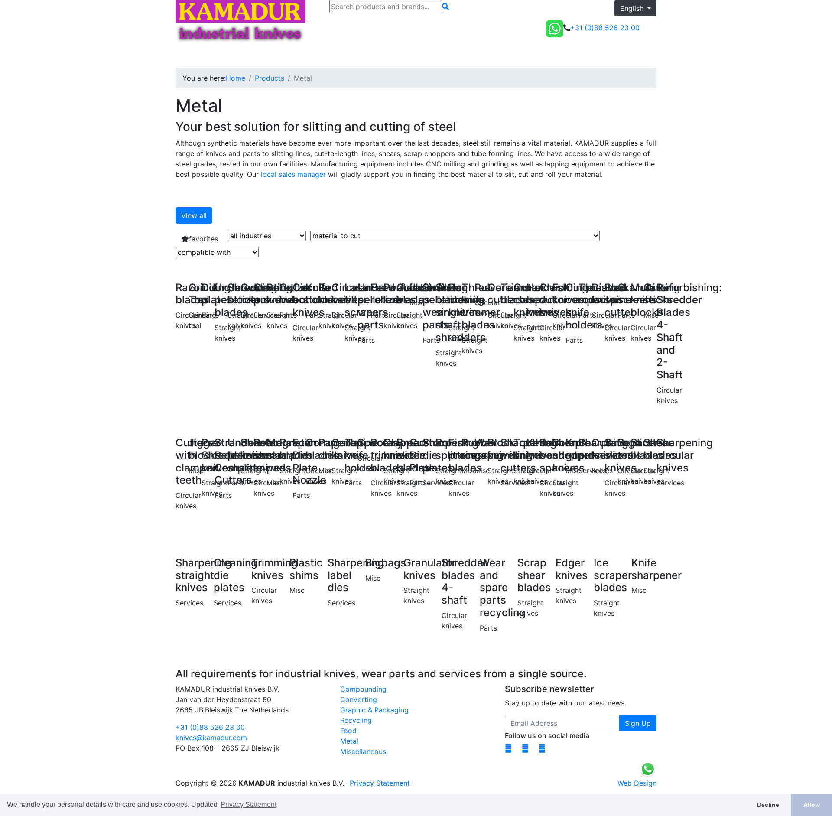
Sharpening (267, 55)
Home (188, 55)
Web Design (637, 783)
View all (194, 215)
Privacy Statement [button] (248, 804)
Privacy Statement (380, 783)
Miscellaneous (363, 751)
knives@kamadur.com (211, 737)
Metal (349, 741)
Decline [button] (768, 804)
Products (269, 78)
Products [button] (221, 55)
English (633, 8)
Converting (358, 699)
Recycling (356, 720)
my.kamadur (599, 55)
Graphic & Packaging (374, 709)
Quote (643, 55)
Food (348, 730)
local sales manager (293, 174)
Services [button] (307, 55)
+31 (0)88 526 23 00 (210, 727)
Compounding (363, 689)
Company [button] (348, 55)
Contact (390, 55)
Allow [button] (811, 804)
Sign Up (638, 723)
